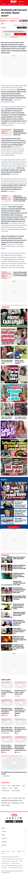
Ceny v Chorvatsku (16, 790)
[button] (9, 821)
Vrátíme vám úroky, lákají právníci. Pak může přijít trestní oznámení (19, 613)
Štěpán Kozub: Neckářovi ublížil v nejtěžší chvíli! (19, 557)
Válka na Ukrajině (16, 785)
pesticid (3, 805)
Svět (2, 507)
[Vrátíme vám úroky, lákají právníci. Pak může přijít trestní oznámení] (6, 615)
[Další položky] (26, 4)
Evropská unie (4, 800)
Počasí (23, 785)
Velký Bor (8, 805)
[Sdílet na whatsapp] (24, 28)
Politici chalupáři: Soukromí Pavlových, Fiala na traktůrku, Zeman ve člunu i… (19, 631)
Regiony (16, 788)
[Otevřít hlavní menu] (1, 1)
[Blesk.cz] (13, 1)
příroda (20, 800)
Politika (2, 515)
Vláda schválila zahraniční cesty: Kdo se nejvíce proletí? (20, 519)
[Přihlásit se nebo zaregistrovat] (26, 1)
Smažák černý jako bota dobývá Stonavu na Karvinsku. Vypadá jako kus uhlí (18, 575)
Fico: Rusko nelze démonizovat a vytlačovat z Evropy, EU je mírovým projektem (20, 504)
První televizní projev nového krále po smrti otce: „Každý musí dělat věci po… (18, 647)
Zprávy (3, 785)
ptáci (9, 802)
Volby (8, 785)
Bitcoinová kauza (5, 790)
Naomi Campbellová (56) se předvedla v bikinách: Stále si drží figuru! (19, 597)
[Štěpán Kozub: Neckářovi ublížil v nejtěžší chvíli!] (6, 559)
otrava (8, 798)
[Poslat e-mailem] (26, 28)
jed (23, 802)
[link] (7, 818)
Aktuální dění (5, 782)
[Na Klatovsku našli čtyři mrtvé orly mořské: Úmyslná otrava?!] (9, 18)
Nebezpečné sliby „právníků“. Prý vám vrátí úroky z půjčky (19, 583)
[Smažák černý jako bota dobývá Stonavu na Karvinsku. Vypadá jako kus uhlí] (6, 576)
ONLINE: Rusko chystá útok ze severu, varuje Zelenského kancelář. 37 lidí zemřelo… (19, 639)
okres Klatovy (4, 802)
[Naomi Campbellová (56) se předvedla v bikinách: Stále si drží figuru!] (6, 598)
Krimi (11, 788)
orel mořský (3, 798)
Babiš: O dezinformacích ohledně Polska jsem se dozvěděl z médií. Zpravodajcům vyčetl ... (20, 512)
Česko (23, 798)
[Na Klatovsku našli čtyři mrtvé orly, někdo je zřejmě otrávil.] (4, 20)
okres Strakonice (14, 802)
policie (20, 798)
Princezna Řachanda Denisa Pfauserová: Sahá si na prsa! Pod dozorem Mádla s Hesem (19, 590)
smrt (20, 802)
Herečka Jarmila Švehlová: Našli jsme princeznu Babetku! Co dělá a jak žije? (19, 566)
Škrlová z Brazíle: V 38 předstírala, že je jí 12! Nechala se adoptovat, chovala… (18, 606)
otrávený (16, 798)
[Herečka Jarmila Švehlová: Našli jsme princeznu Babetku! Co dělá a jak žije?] (6, 568)
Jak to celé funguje (14, 36)
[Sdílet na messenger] (22, 28)
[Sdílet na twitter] (20, 28)
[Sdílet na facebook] (18, 28)
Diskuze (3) (3, 27)
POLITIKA (4, 480)
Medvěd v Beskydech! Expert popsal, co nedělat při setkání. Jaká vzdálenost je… (19, 622)
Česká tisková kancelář (13, 800)
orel (12, 798)
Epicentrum (4, 788)
